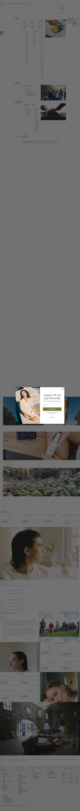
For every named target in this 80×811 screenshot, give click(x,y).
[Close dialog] (63, 389)
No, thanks (52, 417)
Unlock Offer (52, 409)
